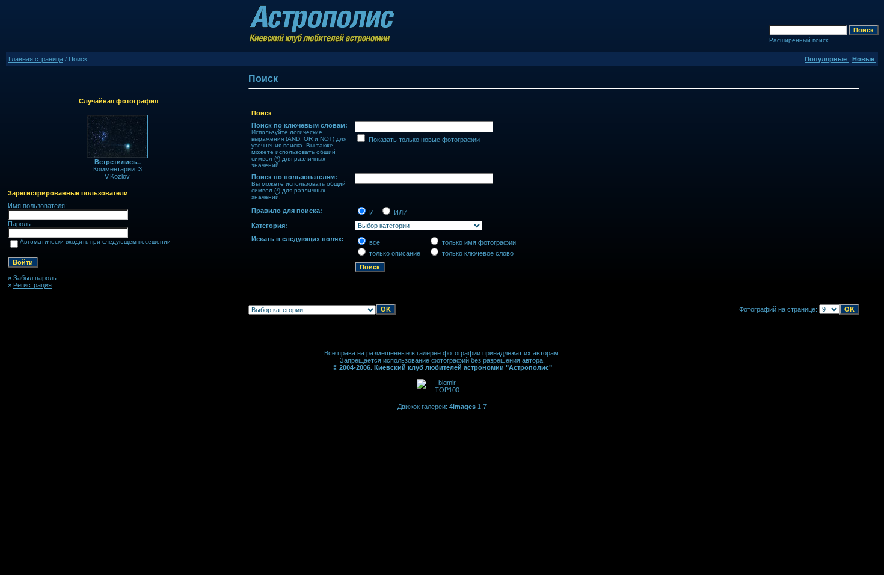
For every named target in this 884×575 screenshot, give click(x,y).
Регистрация (32, 285)
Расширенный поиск (798, 40)
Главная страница (35, 59)
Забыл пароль (35, 277)
